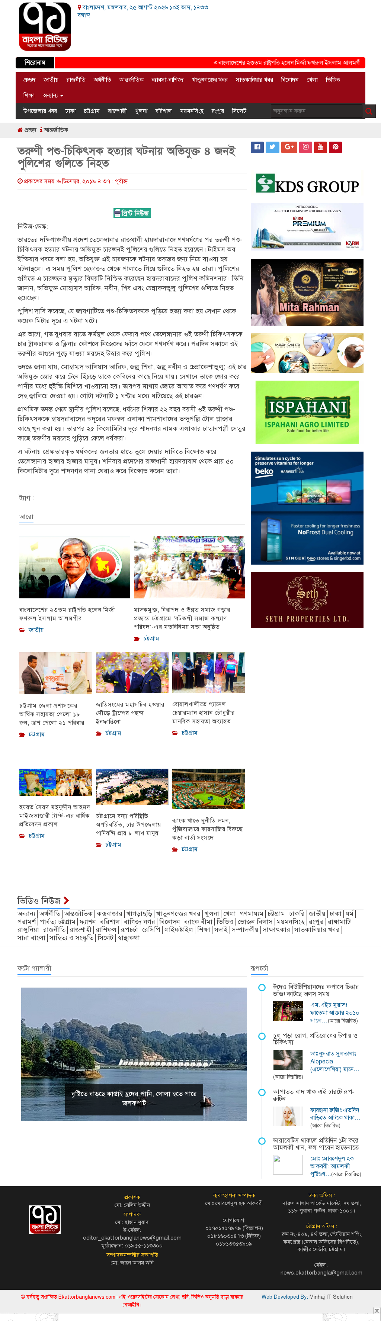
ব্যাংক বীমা (198, 922)
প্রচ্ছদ (29, 80)
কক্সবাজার (109, 914)
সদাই (221, 930)
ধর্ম (349, 914)
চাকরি (297, 914)
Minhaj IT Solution (331, 1297)
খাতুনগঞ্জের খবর (210, 80)
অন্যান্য (51, 95)
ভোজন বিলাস (255, 922)
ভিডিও (333, 80)
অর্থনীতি (102, 80)
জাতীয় (51, 80)
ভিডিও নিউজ (40, 901)
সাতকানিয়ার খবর (254, 80)
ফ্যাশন (88, 922)
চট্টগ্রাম (92, 111)
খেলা (312, 80)
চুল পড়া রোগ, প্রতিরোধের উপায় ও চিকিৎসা (315, 1039)
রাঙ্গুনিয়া (28, 930)
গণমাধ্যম (251, 914)
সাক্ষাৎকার (276, 930)
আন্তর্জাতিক (131, 80)
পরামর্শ (26, 922)
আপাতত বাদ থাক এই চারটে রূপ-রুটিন (313, 1095)
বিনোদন (289, 80)
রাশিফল (106, 930)
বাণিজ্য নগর (139, 922)
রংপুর (218, 111)
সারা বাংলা (31, 938)
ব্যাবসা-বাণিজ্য (168, 80)
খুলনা (141, 111)
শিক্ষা (29, 95)
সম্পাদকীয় (245, 930)
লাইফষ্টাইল (178, 930)
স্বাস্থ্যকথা (129, 938)
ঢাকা (70, 111)
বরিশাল (164, 111)
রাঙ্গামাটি (339, 922)
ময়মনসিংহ (192, 111)
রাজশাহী (117, 111)
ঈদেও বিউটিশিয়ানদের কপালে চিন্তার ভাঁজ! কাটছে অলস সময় (316, 990)
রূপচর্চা (129, 930)
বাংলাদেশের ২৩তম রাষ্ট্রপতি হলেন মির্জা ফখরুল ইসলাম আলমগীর (275, 63)
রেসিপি (151, 930)
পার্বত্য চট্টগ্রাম (58, 922)
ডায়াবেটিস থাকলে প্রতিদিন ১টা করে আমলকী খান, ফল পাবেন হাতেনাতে (316, 1144)
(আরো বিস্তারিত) (343, 1021)
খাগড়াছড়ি (139, 914)
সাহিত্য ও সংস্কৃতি (71, 938)
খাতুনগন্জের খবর (178, 914)
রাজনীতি (76, 80)
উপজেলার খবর (40, 111)
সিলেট (239, 111)
